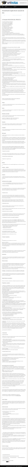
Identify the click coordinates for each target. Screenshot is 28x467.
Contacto (15, 7)
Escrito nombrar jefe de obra (13, 457)
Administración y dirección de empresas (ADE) (17, 15)
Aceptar (17, 466)
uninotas (4, 15)
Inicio (2, 7)
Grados (8, 7)
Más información (20, 466)
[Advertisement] (19, 26)
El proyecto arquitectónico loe (6, 457)
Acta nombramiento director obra (6, 454)
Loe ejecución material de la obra (21, 457)
